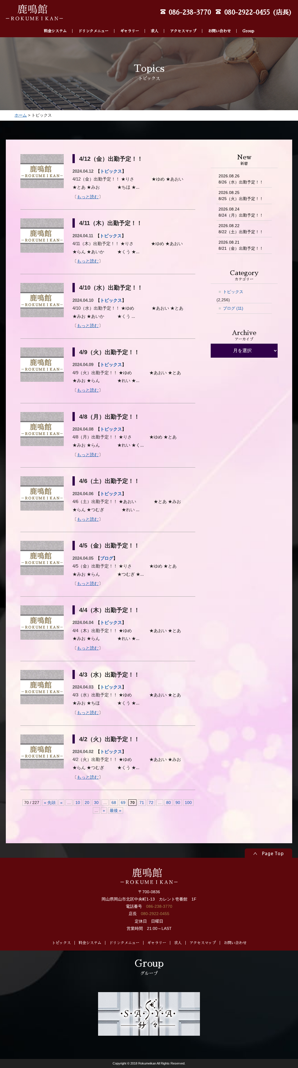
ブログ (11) (233, 308)
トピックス (111, 171)
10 (77, 802)
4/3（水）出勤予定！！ (109, 674)
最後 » (115, 810)
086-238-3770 (190, 12)
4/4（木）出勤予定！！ (109, 610)
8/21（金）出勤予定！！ (241, 245)
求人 (154, 31)
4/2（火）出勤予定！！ (109, 739)
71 (141, 802)
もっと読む (88, 196)
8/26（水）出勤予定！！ (241, 179)
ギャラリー (129, 31)
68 (113, 802)
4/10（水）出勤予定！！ (111, 287)
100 (188, 802)
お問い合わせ (219, 31)
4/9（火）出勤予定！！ (109, 352)
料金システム (55, 31)
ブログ (106, 558)
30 (96, 802)
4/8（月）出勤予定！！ (109, 416)
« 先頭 (50, 802)
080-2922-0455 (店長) (258, 12)
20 (87, 802)
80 (168, 802)
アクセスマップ (183, 31)
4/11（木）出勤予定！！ (110, 223)
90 (177, 802)
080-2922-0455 (155, 913)
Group (248, 31)
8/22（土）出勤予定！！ (241, 228)
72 (151, 802)
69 (123, 802)
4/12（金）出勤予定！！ (111, 159)
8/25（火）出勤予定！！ (241, 195)
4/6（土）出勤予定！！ (109, 481)
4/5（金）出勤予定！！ (109, 545)
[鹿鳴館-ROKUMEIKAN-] (34, 16)
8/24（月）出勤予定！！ (241, 212)
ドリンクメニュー (93, 31)
